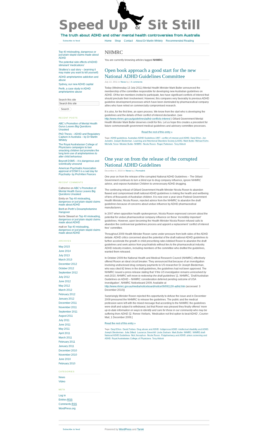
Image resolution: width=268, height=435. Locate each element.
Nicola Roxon (149, 144)
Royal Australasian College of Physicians (131, 338)
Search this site (67, 99)
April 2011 (64, 333)
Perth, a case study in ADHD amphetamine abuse (75, 90)
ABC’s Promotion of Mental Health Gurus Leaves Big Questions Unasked (78, 126)
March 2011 (65, 337)
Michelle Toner (111, 144)
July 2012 (64, 277)
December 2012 (68, 264)
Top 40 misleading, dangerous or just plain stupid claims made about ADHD (79, 54)
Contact (128, 40)
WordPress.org (67, 408)
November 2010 (68, 354)
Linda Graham (164, 332)
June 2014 (65, 251)
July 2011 (64, 320)
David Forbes (129, 329)
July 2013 (64, 255)
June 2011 (65, 324)
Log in (62, 395)
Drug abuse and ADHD (148, 329)
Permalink (140, 171)
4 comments (136, 82)
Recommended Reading (180, 40)
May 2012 (64, 285)
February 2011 (67, 341)
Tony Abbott (180, 144)
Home (108, 40)
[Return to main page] (130, 36)
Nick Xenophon (138, 335)
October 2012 (66, 268)
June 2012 (65, 281)
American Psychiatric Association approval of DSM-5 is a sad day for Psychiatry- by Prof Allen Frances (78, 171)
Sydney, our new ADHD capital (76, 84)
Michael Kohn (202, 141)
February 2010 (67, 363)
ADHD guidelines (119, 138)
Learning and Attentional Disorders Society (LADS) (157, 141)
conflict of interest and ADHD (175, 138)
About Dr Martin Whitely (149, 40)
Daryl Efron (196, 138)
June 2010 (65, 359)
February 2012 (67, 294)
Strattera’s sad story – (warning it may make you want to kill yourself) (78, 71)
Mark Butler (188, 141)
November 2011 (68, 307)
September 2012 (68, 272)
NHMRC (138, 144)
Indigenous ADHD (168, 329)
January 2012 (66, 298)
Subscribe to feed (71, 41)
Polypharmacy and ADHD (173, 335)
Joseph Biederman (123, 141)
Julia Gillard (130, 332)
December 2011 (68, 302)
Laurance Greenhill (146, 332)
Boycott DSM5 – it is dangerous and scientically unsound (79, 162)
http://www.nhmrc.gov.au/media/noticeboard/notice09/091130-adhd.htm (145, 286)
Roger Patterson (165, 144)
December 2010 (68, 350)
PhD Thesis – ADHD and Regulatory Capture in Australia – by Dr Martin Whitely (79, 137)
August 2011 (66, 315)
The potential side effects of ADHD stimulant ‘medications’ (78, 64)
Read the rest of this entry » (157, 132)
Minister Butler (126, 144)
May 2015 (64, 246)
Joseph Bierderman (114, 332)
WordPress (125, 429)
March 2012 (65, 289)
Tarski (140, 429)
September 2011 (68, 311)
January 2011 (66, 346)
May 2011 (64, 328)
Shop (118, 40)
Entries (65, 399)
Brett (61, 209)
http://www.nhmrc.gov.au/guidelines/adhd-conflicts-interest (137, 118)
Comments (68, 404)
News (123, 82)
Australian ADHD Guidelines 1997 (144, 138)
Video (62, 381)
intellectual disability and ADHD (193, 329)
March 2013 (65, 259)
